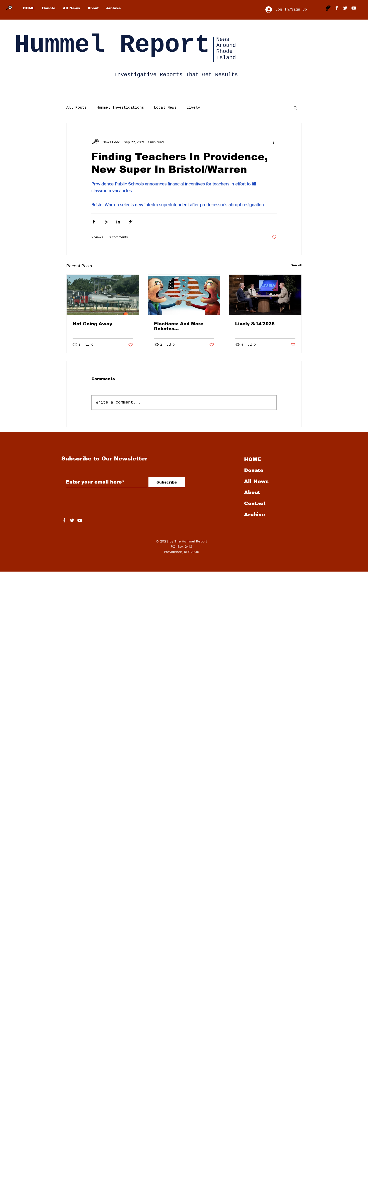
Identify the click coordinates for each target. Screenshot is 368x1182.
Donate (253, 470)
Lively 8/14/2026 (255, 323)
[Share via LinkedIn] (118, 221)
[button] (295, 108)
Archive (254, 514)
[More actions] (274, 142)
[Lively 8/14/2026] (265, 295)
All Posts (76, 108)
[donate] (328, 8)
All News (256, 481)
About (252, 492)
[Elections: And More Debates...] (184, 295)
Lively (193, 108)
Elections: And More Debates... (178, 326)
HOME (252, 459)
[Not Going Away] (103, 295)
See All (296, 265)
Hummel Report (112, 45)
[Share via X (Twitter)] (106, 221)
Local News (165, 108)
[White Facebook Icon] (64, 520)
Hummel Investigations (120, 108)
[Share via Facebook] (93, 221)
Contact (255, 503)
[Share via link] (130, 221)
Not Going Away (92, 323)
